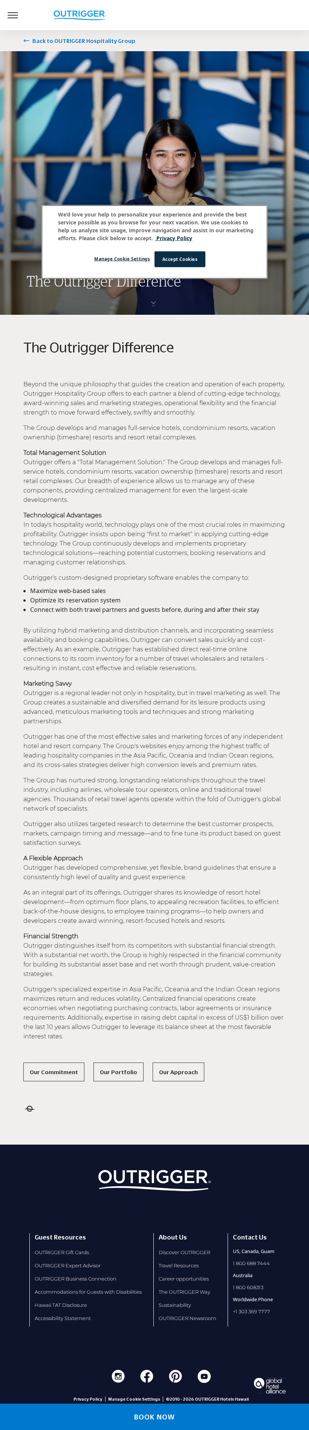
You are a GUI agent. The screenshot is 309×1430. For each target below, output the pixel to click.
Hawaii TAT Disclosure (61, 1305)
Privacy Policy (87, 1399)
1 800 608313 (248, 1287)
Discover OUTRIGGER (184, 1252)
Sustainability (175, 1305)
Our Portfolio (118, 1072)
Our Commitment (54, 1072)
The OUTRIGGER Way (184, 1292)
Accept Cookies (180, 259)
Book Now (154, 1417)
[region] (154, 242)
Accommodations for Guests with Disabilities (88, 1292)
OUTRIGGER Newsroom (187, 1318)
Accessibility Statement (63, 1318)
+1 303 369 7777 (251, 1311)
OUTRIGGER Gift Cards (62, 1252)
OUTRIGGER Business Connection (75, 1279)
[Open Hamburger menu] (13, 15)
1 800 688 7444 (251, 1263)
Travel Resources (179, 1265)
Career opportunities (184, 1279)
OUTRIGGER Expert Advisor (68, 1265)
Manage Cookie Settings (122, 258)
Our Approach (178, 1072)
